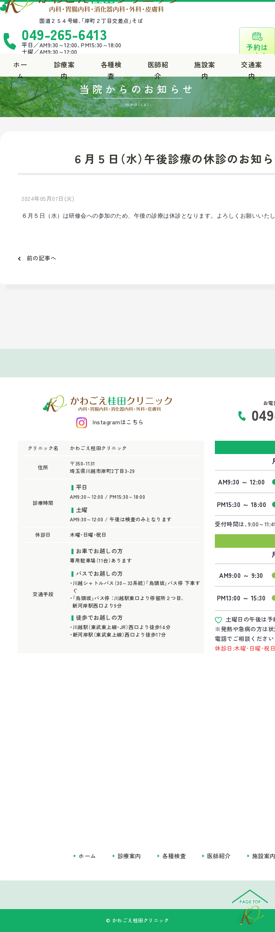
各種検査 (111, 68)
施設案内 (204, 68)
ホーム (20, 68)
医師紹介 (158, 68)
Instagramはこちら (118, 421)
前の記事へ (38, 257)
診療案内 (64, 68)
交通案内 (251, 68)
